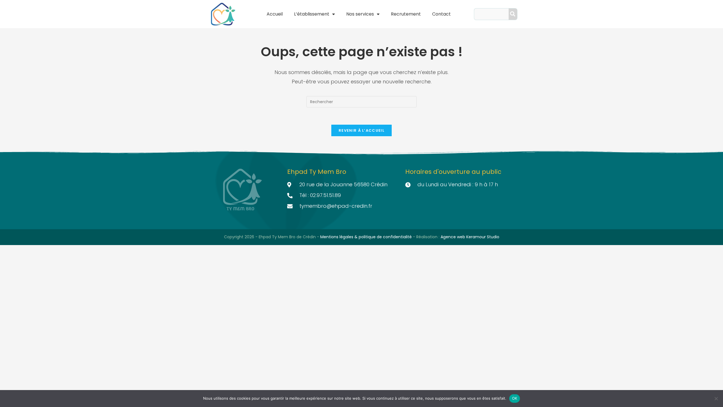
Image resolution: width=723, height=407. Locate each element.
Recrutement (406, 14)
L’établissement (311, 14)
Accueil (275, 14)
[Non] (716, 398)
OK (514, 398)
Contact (441, 14)
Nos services (360, 14)
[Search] (513, 14)
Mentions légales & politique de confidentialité (366, 237)
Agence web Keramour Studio (470, 237)
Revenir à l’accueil (361, 130)
